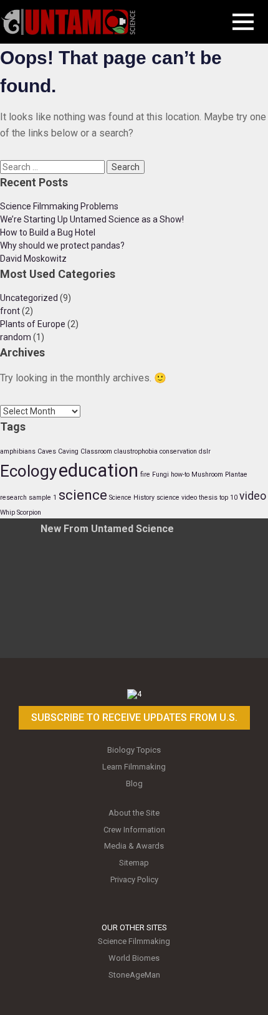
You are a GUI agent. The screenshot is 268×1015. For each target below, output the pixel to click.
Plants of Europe (32, 324)
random (15, 337)
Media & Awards (134, 846)
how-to (180, 474)
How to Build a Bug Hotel (47, 232)
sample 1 (43, 497)
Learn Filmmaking (134, 766)
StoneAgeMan (134, 974)
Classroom (96, 451)
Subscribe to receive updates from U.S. (134, 717)
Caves (46, 451)
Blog (134, 783)
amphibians (18, 451)
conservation (178, 451)
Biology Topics (134, 750)
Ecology (28, 471)
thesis (208, 497)
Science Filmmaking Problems (59, 206)
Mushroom (207, 474)
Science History (132, 497)
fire (145, 474)
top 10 (228, 497)
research (13, 497)
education (98, 470)
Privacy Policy (134, 879)
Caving (68, 451)
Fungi (160, 474)
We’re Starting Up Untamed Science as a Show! (92, 219)
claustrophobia (136, 451)
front (10, 311)
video (252, 496)
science (83, 495)
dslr (205, 451)
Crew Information (134, 829)
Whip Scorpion (20, 512)
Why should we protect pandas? (62, 245)
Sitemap (134, 862)
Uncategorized (29, 298)
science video (176, 497)
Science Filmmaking (134, 941)
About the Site (134, 812)
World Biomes (134, 958)
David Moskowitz (33, 259)
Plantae (236, 474)
